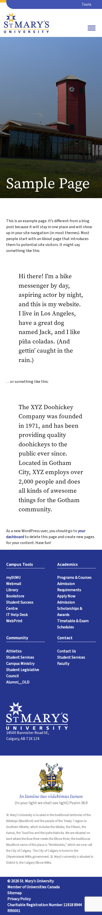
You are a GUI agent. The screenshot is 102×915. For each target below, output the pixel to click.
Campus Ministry (20, 663)
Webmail (13, 583)
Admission (66, 602)
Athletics (14, 651)
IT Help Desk (17, 614)
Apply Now (66, 596)
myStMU (13, 577)
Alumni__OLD (17, 682)
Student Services (20, 657)
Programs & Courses (74, 577)
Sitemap (14, 893)
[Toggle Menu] (92, 28)
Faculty (63, 663)
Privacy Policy (19, 899)
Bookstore (15, 596)
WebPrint (14, 621)
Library (12, 590)
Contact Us (66, 651)
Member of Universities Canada (33, 887)
